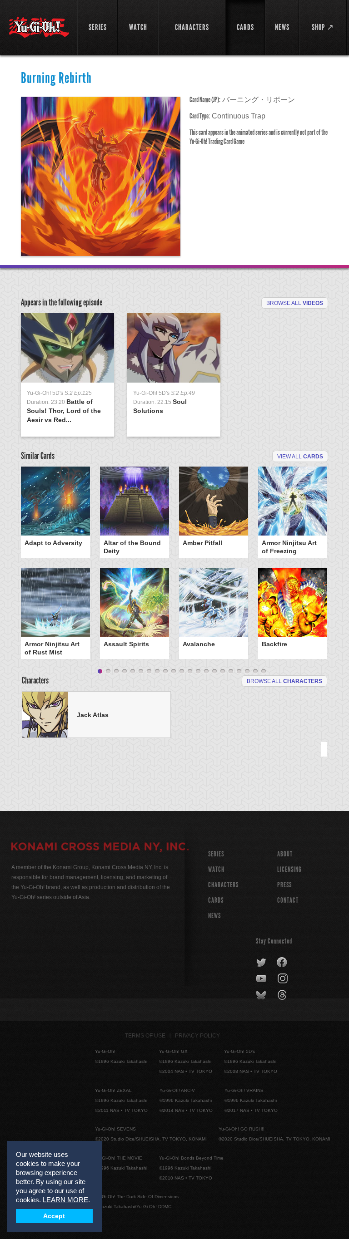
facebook (282, 962)
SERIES (216, 854)
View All (300, 456)
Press (284, 884)
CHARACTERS (223, 884)
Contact (288, 900)
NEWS (214, 915)
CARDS (216, 900)
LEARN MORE (65, 1200)
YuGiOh (39, 27)
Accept (54, 1216)
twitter (261, 962)
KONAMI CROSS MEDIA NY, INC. (100, 848)
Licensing (289, 869)
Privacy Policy (197, 1035)
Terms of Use (145, 1035)
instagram (283, 979)
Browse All (294, 303)
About (285, 854)
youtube (262, 979)
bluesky (262, 995)
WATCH (216, 869)
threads (283, 995)
